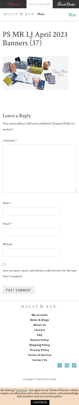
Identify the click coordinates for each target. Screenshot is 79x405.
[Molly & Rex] (19, 14)
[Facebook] (59, 365)
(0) (74, 15)
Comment (10, 140)
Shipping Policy (39, 345)
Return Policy (39, 340)
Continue (21, 390)
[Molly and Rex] (39, 4)
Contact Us (39, 360)
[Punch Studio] (66, 4)
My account (40, 315)
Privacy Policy (39, 350)
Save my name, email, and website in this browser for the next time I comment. (39, 273)
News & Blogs (39, 320)
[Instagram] (67, 365)
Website (8, 244)
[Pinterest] (74, 365)
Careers (39, 330)
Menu (41, 14)
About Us (39, 325)
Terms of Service (39, 355)
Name (7, 203)
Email (7, 224)
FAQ (39, 335)
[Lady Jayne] (13, 4)
